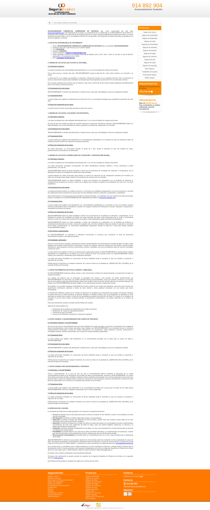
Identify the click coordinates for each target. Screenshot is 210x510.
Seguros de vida (149, 59)
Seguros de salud (150, 63)
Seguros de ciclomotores (150, 44)
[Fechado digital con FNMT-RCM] (98, 507)
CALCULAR (144, 91)
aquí (141, 476)
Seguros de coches (149, 32)
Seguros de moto (149, 41)
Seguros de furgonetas (149, 38)
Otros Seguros (149, 69)
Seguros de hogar (150, 53)
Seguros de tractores (150, 50)
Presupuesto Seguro (150, 75)
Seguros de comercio (150, 56)
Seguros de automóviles (150, 35)
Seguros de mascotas (150, 66)
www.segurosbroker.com (56, 33)
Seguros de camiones (150, 47)
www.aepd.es (58, 458)
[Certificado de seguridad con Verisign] (86, 506)
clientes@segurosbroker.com (134, 486)
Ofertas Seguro (150, 78)
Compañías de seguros (150, 72)
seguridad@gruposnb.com (124, 443)
